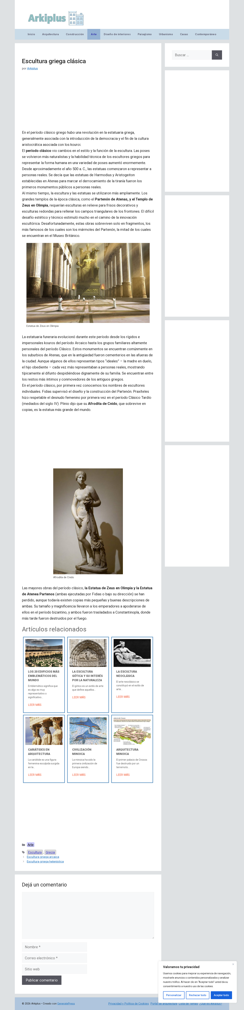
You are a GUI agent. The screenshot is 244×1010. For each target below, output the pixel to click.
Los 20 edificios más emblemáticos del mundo (43, 676)
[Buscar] (217, 55)
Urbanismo (166, 34)
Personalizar (173, 995)
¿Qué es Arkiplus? (210, 1003)
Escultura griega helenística (45, 861)
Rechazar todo (197, 995)
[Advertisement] (88, 103)
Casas (184, 34)
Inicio (31, 34)
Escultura (35, 852)
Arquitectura (50, 34)
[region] (197, 982)
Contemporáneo (205, 34)
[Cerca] (233, 964)
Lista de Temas (188, 1003)
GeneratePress (66, 1003)
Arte (94, 34)
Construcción (75, 34)
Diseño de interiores (117, 34)
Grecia (50, 852)
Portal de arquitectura (163, 1003)
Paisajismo (145, 34)
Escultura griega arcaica (43, 857)
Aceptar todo (221, 995)
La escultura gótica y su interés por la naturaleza (87, 676)
